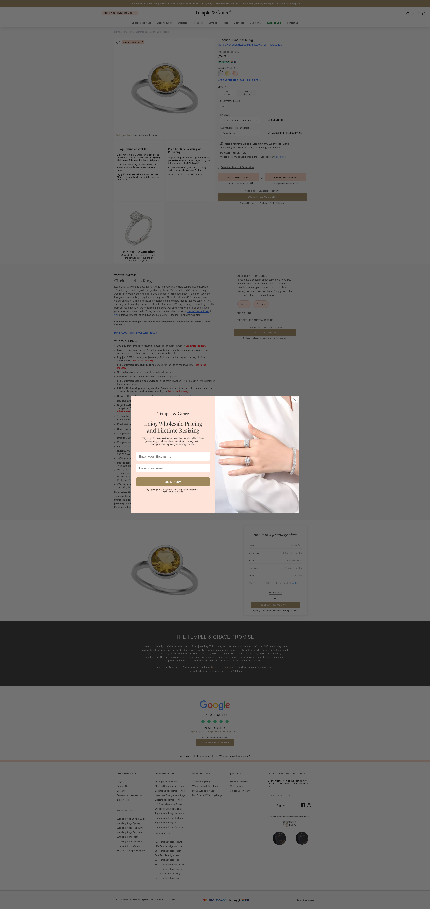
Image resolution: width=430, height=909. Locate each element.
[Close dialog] (295, 400)
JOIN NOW (173, 482)
